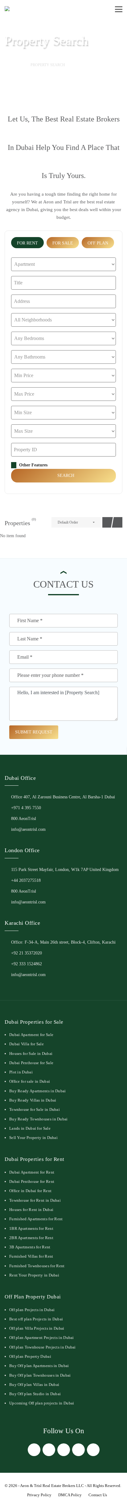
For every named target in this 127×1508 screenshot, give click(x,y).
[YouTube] (93, 1449)
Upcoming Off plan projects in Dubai (41, 1403)
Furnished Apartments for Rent (36, 1219)
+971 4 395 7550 (26, 807)
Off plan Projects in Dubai (32, 1309)
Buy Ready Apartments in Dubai (37, 1091)
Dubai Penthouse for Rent (31, 1181)
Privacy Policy (39, 1495)
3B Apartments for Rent (30, 1247)
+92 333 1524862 (26, 964)
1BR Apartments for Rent (31, 1228)
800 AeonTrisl (23, 818)
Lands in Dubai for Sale (30, 1128)
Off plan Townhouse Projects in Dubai (42, 1347)
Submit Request (33, 732)
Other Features (32, 465)
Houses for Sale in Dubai (30, 1053)
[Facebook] (34, 1449)
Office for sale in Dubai (29, 1081)
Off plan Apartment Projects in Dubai (41, 1337)
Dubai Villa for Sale (26, 1044)
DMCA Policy (70, 1495)
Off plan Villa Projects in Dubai (36, 1328)
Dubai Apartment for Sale (31, 1034)
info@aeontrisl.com (28, 829)
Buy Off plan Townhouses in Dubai (40, 1375)
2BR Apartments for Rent (31, 1237)
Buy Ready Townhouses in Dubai (38, 1119)
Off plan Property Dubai (30, 1356)
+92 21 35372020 (26, 953)
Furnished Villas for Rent (31, 1256)
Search (65, 475)
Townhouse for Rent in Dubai (35, 1200)
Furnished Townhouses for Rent (37, 1266)
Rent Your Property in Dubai (34, 1275)
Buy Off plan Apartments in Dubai (39, 1365)
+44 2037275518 (26, 880)
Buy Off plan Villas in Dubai (34, 1384)
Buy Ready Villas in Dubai (32, 1100)
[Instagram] (63, 1449)
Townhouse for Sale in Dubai (34, 1109)
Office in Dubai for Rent (30, 1190)
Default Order (68, 522)
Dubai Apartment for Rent (31, 1172)
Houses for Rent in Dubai (31, 1209)
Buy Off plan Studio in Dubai (35, 1393)
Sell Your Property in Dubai (33, 1137)
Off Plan (98, 243)
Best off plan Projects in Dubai (36, 1319)
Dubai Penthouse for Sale (31, 1062)
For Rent (27, 243)
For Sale (62, 243)
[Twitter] (49, 1449)
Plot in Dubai (21, 1072)
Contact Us (97, 1495)
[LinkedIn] (78, 1449)
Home (15, 65)
